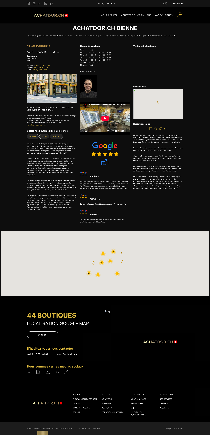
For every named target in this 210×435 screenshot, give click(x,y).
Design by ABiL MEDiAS (174, 429)
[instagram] (34, 3)
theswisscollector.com (85, 399)
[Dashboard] (165, 3)
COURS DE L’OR (109, 15)
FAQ (132, 408)
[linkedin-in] (45, 3)
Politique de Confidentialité (138, 413)
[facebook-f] (28, 3)
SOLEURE (32, 136)
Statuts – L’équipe (81, 408)
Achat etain (107, 399)
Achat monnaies (138, 399)
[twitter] (51, 3)
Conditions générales (112, 412)
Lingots (76, 403)
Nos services (165, 399)
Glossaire (164, 408)
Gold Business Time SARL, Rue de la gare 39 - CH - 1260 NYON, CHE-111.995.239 (70, 429)
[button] (158, 102)
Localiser (42, 334)
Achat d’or (107, 395)
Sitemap (76, 412)
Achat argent (137, 395)
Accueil (76, 395)
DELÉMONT (56, 136)
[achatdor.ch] (50, 15)
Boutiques (107, 408)
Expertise (106, 403)
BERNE (44, 136)
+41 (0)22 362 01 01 (106, 4)
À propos (163, 403)
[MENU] (180, 15)
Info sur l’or (136, 403)
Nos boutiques (164, 15)
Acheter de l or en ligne (136, 15)
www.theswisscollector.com (36, 125)
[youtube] (40, 3)
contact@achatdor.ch (39, 70)
